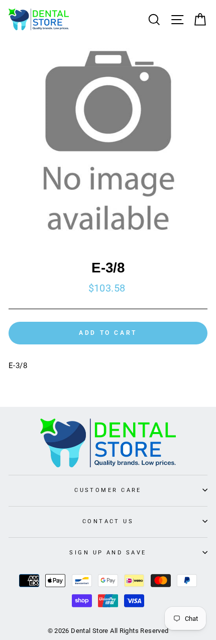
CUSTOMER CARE (108, 489)
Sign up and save (107, 552)
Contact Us (108, 521)
